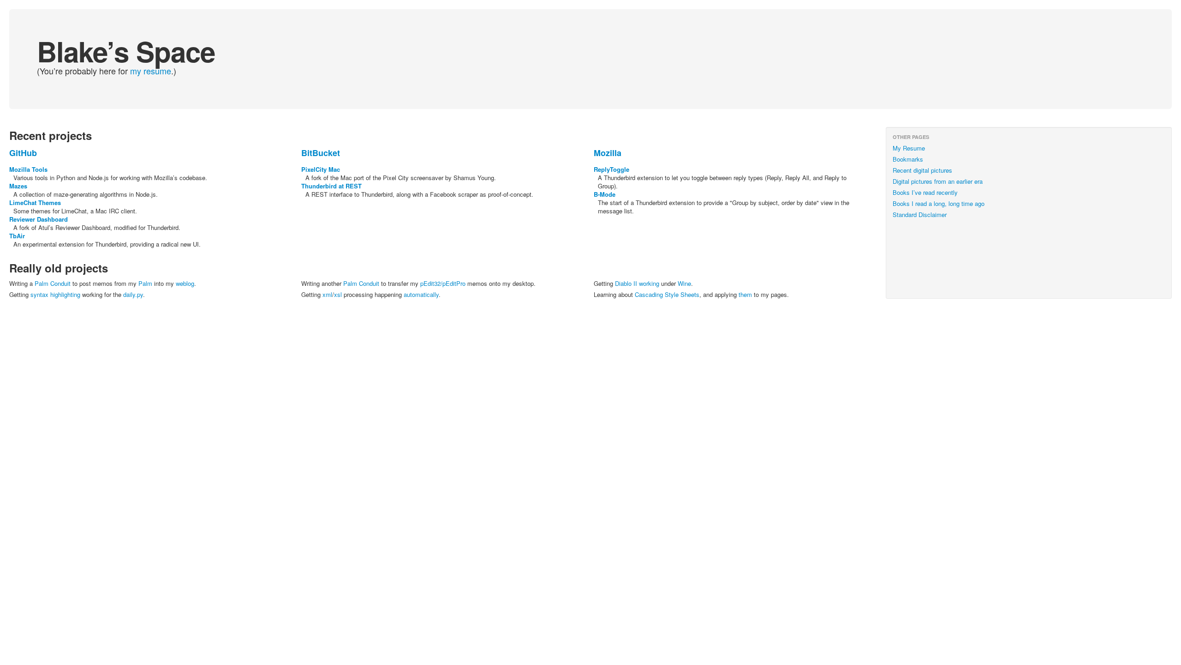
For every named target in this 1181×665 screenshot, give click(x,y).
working (649, 283)
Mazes (18, 185)
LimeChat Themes (35, 202)
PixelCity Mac (320, 169)
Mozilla (607, 153)
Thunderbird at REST (331, 185)
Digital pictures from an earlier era (938, 181)
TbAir (17, 235)
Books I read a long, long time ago (938, 203)
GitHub (23, 153)
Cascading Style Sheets (667, 294)
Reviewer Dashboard (38, 219)
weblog (185, 283)
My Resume (909, 148)
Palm (145, 283)
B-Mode (604, 194)
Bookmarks (908, 159)
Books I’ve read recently (925, 192)
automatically (421, 294)
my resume (150, 71)
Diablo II (626, 283)
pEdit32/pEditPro (442, 283)
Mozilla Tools (28, 169)
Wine (684, 283)
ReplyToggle (611, 169)
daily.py (133, 294)
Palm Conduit (53, 283)
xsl (338, 294)
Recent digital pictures (922, 170)
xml (327, 294)
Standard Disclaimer (920, 214)
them (745, 294)
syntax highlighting (56, 294)
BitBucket (320, 153)
